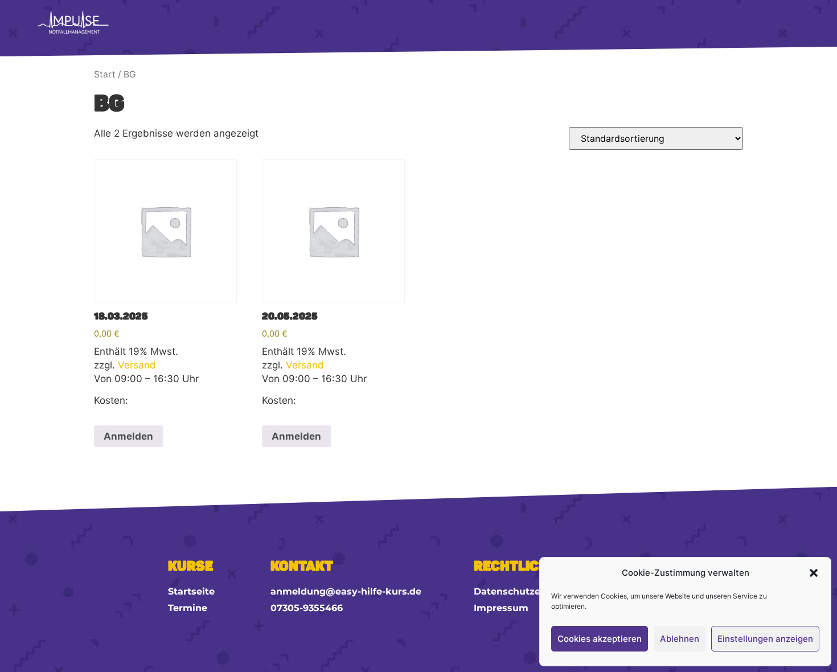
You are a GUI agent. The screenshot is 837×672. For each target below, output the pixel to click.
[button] (813, 573)
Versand (137, 365)
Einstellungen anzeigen (765, 638)
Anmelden (128, 436)
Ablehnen (679, 638)
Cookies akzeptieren (599, 638)
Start (105, 74)
